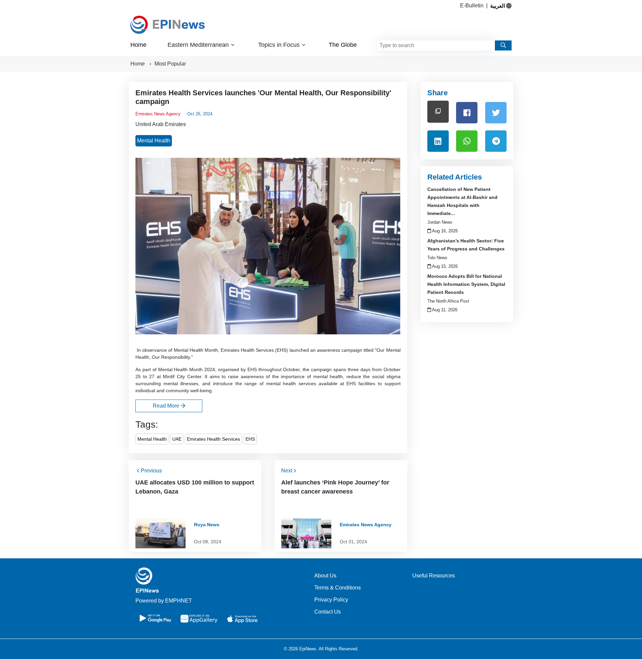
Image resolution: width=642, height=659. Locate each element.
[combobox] (436, 45)
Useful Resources (433, 575)
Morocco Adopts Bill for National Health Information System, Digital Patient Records (466, 284)
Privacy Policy (331, 599)
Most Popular (170, 64)
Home (138, 44)
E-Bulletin (473, 5)
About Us (325, 575)
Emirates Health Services (213, 439)
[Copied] (438, 111)
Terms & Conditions (337, 587)
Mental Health (153, 140)
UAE (177, 439)
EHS (250, 439)
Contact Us (327, 612)
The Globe (343, 44)
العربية (498, 5)
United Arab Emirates (160, 124)
